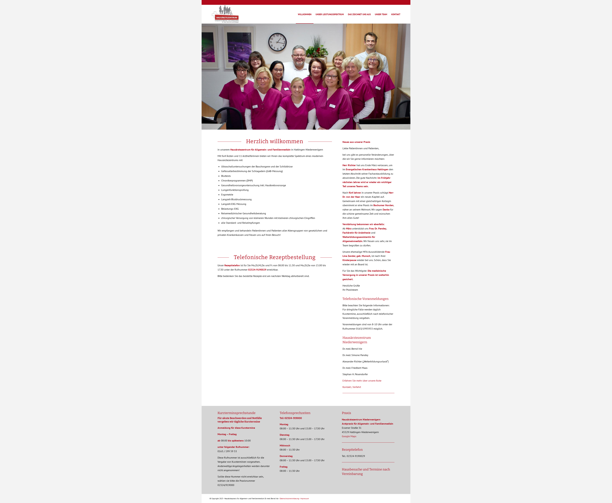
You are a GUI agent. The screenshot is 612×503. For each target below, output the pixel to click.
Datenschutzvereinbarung (289, 498)
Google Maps (349, 436)
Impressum (304, 498)
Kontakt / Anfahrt (351, 387)
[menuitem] (304, 14)
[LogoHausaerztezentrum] (225, 14)
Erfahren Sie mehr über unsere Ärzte (361, 380)
